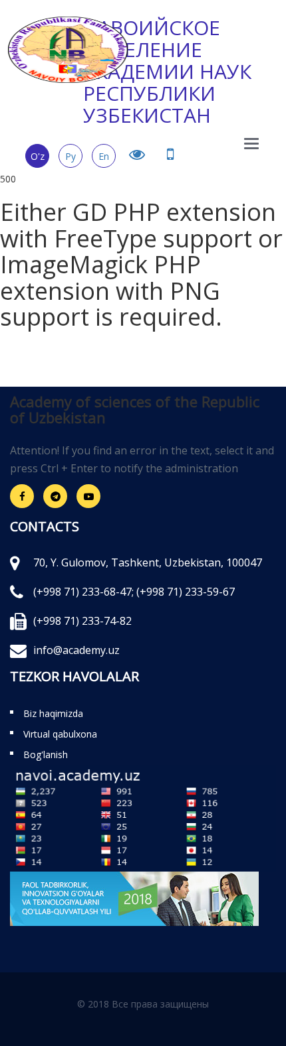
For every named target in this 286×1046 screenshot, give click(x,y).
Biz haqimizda (53, 713)
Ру (70, 156)
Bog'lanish (45, 754)
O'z (38, 156)
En (103, 156)
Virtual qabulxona (60, 734)
